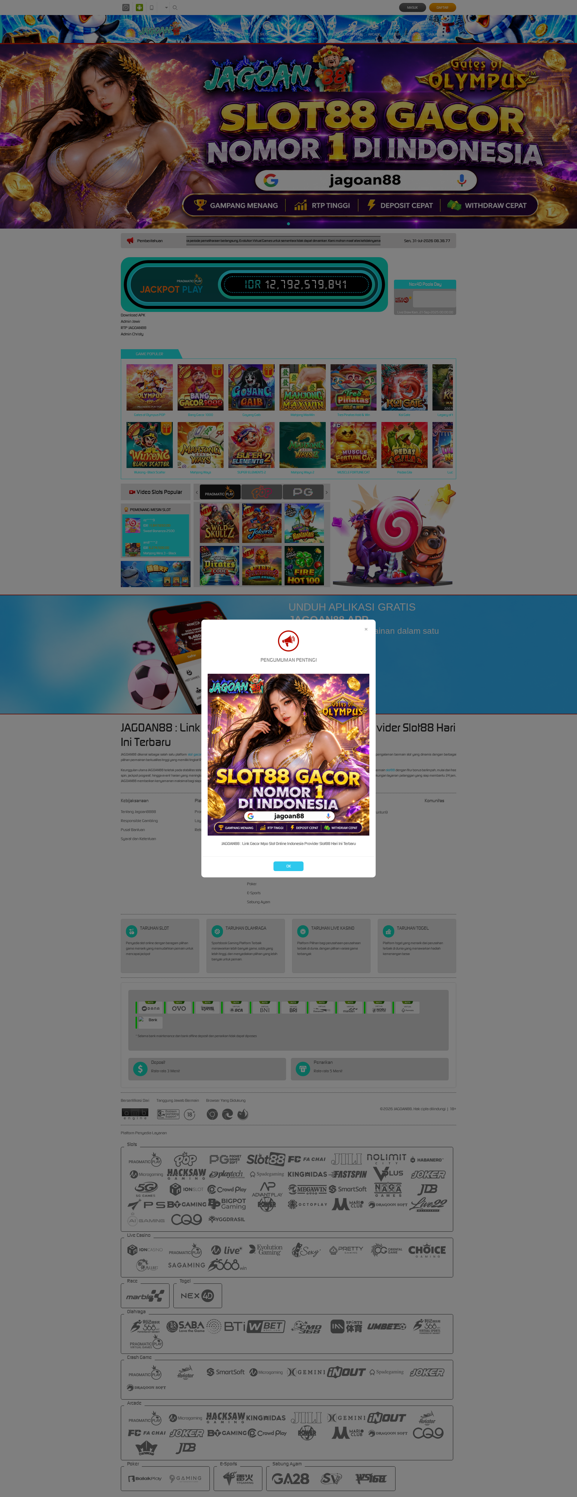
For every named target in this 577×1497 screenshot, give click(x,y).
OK (288, 866)
